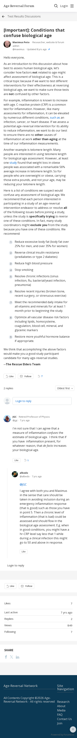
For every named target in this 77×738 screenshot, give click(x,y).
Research (63, 702)
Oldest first (63, 388)
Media (61, 710)
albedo (24, 472)
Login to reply (23, 401)
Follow (28, 376)
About (61, 706)
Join (59, 723)
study (13, 163)
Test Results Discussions (24, 16)
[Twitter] (11, 657)
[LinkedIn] (17, 657)
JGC (14, 416)
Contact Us (64, 719)
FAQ (59, 715)
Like (11, 376)
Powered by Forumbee (62, 735)
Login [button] (64, 6)
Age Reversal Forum (19, 6)
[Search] (56, 6)
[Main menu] (72, 6)
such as (55, 117)
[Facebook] (6, 657)
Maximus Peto (21, 42)
